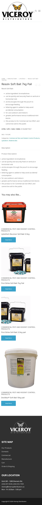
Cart (3, 463)
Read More (8, 240)
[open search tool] (36, 11)
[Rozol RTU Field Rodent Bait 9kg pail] (36, 84)
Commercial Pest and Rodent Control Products (24, 138)
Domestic (5, 451)
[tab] (6, 148)
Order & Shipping (8, 466)
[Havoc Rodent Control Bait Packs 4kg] (39, 84)
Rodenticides (13, 141)
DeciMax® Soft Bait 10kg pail (13, 398)
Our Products (7, 448)
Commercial (6, 455)
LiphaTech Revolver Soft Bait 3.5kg (15, 234)
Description (6, 148)
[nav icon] (39, 11)
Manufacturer (12, 78)
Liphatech (22, 78)
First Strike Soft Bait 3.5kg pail (13, 332)
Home (3, 78)
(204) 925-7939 (18, 484)
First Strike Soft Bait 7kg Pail (12, 283)
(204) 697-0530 (7, 484)
